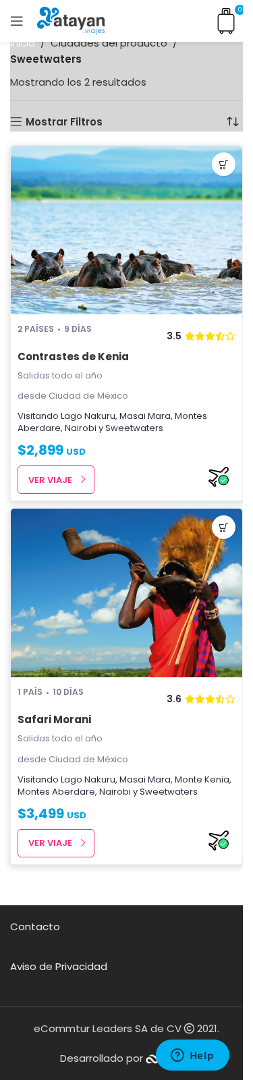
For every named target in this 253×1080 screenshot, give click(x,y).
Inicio (22, 43)
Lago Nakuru (88, 415)
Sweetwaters (134, 428)
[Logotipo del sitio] (71, 20)
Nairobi (80, 428)
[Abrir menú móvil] (16, 20)
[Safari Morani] (126, 593)
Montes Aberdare (56, 791)
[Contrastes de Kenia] (126, 230)
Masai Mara (145, 415)
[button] (223, 164)
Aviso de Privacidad (58, 966)
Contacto (35, 926)
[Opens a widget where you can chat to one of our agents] (192, 1056)
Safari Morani (54, 719)
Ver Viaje (50, 480)
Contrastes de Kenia (73, 356)
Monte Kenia (202, 779)
